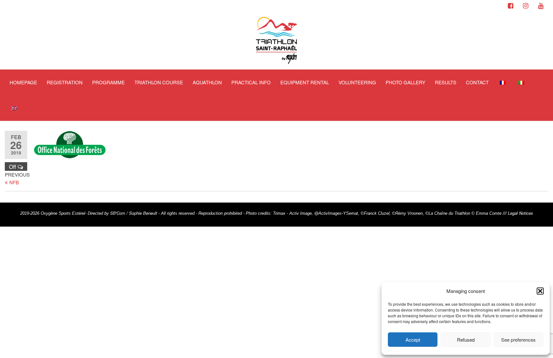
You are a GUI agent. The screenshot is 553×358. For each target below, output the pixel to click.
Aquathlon (207, 82)
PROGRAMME (108, 82)
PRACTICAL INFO (251, 82)
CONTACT (477, 82)
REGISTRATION (65, 82)
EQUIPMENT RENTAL (304, 82)
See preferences (518, 339)
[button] (540, 291)
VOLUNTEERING (357, 82)
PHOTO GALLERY (405, 82)
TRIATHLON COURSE (158, 82)
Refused (466, 339)
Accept (412, 339)
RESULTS (445, 82)
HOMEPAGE (23, 82)
